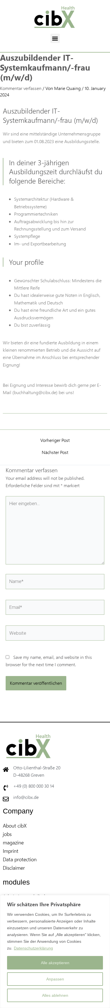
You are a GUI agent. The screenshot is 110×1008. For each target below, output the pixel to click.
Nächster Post (55, 452)
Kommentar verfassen (20, 88)
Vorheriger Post (55, 440)
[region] (55, 951)
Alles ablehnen (55, 995)
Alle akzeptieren (55, 962)
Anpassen (55, 979)
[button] (55, 38)
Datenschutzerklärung (33, 948)
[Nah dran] (104, 899)
